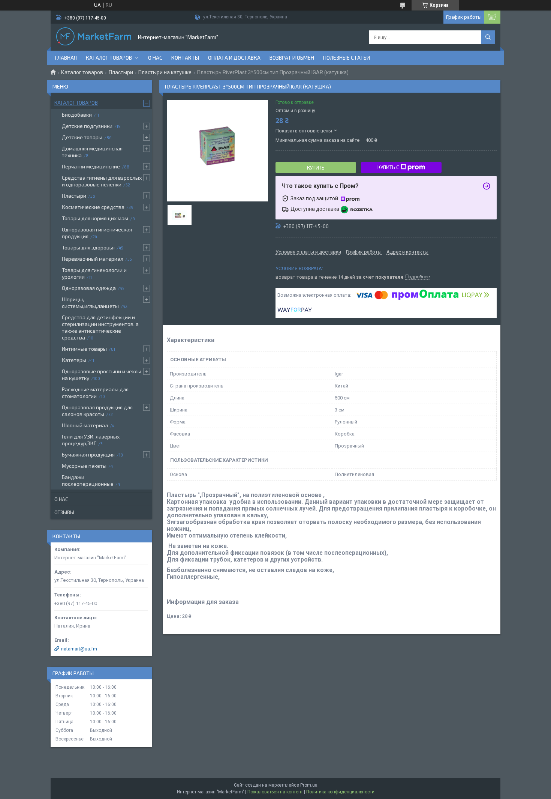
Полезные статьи (346, 57)
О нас (155, 57)
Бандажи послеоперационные (88, 480)
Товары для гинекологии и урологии (94, 273)
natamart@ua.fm (79, 649)
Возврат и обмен (292, 57)
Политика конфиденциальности (340, 791)
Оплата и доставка (234, 57)
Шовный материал (85, 425)
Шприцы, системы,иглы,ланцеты (90, 302)
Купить (316, 168)
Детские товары (82, 137)
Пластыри (121, 72)
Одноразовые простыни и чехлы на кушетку (101, 374)
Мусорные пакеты (84, 466)
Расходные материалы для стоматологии (95, 392)
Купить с (388, 167)
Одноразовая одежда (89, 288)
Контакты (185, 57)
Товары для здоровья (88, 247)
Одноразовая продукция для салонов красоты (97, 410)
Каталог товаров (109, 57)
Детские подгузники (87, 126)
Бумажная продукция (88, 454)
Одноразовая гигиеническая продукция (97, 232)
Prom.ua (308, 785)
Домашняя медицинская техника (92, 151)
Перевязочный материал (92, 258)
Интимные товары (84, 348)
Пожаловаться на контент (275, 791)
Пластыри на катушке (165, 72)
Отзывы (64, 512)
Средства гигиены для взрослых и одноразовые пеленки (102, 181)
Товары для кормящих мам (95, 218)
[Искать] (488, 37)
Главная (66, 57)
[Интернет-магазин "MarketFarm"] (93, 37)
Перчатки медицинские (91, 166)
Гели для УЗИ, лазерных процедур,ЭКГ (91, 439)
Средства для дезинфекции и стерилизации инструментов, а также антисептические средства (100, 327)
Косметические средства (93, 207)
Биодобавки (77, 114)
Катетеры (74, 360)
